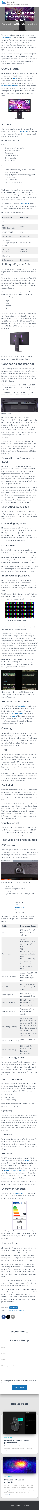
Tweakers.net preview (13, 627)
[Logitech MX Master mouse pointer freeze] (19, 1422)
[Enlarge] (35, 102)
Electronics (13, 1307)
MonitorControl (17, 714)
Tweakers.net (6, 38)
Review (16, 1310)
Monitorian (21, 706)
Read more (8, 1494)
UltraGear (21, 1310)
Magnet (14, 716)
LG (6, 1310)
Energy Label (19, 1193)
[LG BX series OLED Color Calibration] (19, 1465)
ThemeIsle (26, 1505)
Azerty (14, 78)
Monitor (10, 1310)
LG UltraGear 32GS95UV (9, 86)
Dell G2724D (24, 131)
